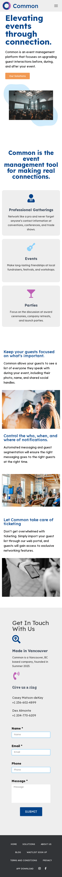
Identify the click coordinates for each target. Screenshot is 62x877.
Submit (31, 812)
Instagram (39, 868)
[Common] (21, 6)
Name (17, 728)
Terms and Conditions (23, 860)
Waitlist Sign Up (37, 852)
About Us (46, 844)
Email (17, 746)
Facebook (45, 868)
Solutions (28, 844)
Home (14, 844)
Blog (18, 852)
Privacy (47, 860)
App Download (24, 868)
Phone (16, 763)
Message (20, 781)
